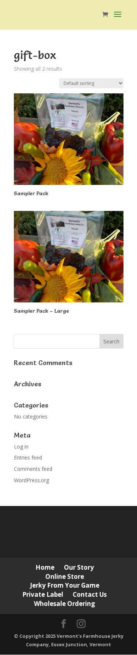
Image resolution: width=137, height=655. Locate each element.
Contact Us (90, 594)
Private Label (42, 594)
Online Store (64, 576)
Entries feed (28, 457)
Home (44, 567)
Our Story (79, 567)
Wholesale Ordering (64, 603)
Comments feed (33, 468)
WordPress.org (31, 480)
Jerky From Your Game (64, 585)
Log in (21, 446)
